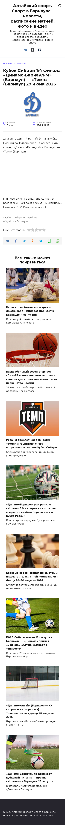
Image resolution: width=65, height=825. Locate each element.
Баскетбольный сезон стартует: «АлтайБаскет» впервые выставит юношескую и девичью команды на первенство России (31, 377)
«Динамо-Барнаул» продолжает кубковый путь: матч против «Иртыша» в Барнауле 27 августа (29, 777)
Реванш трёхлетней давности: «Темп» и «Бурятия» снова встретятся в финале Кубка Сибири (31, 443)
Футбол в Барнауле (16, 221)
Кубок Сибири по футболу (21, 217)
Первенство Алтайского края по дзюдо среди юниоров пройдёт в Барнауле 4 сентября (30, 311)
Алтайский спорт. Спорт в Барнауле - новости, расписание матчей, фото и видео (33, 16)
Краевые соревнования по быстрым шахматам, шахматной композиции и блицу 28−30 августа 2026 (32, 576)
